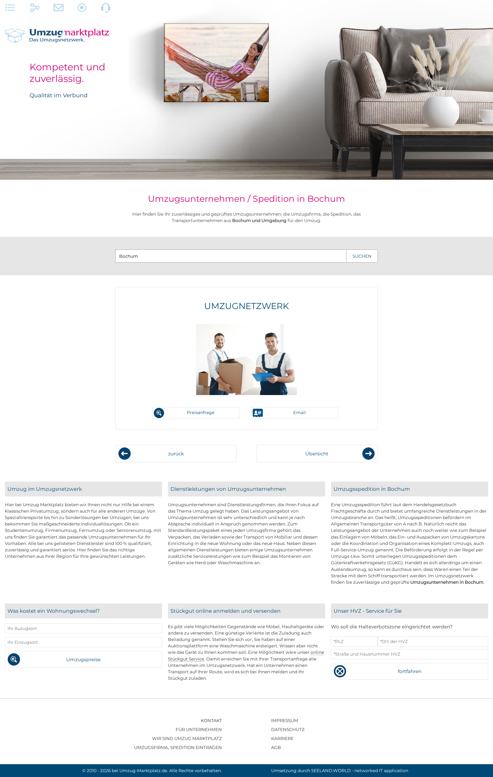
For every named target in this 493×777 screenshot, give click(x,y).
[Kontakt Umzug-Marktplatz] (58, 9)
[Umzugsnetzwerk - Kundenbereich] (82, 9)
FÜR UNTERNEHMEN (199, 729)
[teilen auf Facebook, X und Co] (35, 9)
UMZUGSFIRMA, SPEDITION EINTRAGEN (178, 747)
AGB (276, 747)
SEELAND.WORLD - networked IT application (359, 770)
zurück (176, 454)
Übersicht (316, 454)
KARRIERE (282, 738)
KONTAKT (211, 720)
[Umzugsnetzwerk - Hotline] (105, 9)
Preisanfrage (200, 412)
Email (299, 412)
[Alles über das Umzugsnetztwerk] (10, 9)
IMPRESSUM (284, 720)
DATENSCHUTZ (288, 729)
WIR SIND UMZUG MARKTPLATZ (187, 738)
